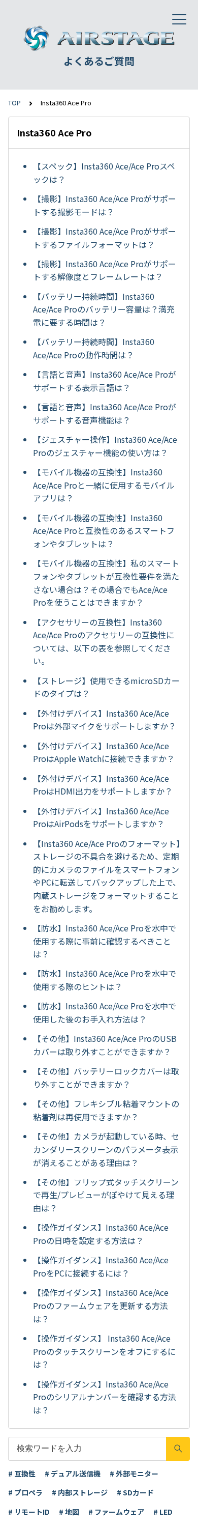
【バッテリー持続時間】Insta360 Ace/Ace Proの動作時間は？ (93, 348)
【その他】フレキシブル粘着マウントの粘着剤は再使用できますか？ (106, 1110)
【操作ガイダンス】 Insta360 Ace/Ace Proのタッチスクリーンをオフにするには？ (104, 1351)
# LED (163, 1512)
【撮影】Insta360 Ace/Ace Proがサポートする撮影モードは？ (104, 205)
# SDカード (135, 1492)
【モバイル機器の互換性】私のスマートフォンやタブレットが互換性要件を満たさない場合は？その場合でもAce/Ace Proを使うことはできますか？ (106, 582)
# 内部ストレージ (80, 1492)
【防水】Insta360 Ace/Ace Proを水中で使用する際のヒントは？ (104, 980)
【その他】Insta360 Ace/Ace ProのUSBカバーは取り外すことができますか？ (105, 1045)
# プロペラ (25, 1492)
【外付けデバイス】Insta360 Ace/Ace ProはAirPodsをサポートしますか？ (101, 817)
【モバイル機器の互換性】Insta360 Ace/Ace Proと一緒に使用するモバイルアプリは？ (104, 485)
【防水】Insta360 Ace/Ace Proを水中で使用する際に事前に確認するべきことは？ (104, 941)
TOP (14, 102)
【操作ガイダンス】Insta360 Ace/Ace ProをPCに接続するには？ (101, 1266)
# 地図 (69, 1512)
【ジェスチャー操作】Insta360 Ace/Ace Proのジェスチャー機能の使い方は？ (105, 446)
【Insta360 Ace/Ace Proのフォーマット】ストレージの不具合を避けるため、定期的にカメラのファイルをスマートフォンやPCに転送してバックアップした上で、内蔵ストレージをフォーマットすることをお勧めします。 (107, 876)
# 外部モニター (134, 1473)
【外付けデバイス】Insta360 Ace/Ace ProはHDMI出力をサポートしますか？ (103, 785)
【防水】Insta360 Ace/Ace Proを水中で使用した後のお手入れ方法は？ (104, 1012)
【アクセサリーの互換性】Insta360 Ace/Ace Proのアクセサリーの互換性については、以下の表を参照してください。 (103, 641)
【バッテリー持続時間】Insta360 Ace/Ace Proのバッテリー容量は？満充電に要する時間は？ (104, 309)
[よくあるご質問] (99, 38)
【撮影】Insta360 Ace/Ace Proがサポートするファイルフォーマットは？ (104, 237)
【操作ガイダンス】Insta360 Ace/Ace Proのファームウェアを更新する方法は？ (101, 1305)
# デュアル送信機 (73, 1473)
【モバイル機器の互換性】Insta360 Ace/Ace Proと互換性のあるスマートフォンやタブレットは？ (104, 531)
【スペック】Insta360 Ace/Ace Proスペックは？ (104, 172)
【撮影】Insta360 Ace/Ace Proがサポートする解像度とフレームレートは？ (104, 270)
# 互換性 (22, 1473)
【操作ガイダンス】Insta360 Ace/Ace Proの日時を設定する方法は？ (101, 1233)
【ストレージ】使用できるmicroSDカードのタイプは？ (106, 687)
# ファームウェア (116, 1512)
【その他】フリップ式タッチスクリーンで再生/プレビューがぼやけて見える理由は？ (106, 1195)
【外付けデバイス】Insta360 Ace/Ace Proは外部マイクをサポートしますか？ (104, 719)
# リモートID (29, 1512)
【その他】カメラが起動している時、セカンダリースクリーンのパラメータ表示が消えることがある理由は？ (106, 1149)
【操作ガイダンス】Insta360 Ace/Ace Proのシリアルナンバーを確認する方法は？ (104, 1397)
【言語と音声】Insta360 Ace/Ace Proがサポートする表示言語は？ (104, 380)
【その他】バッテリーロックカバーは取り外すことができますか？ (106, 1077)
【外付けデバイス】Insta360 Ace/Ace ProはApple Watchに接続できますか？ (104, 752)
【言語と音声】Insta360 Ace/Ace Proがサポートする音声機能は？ (104, 413)
